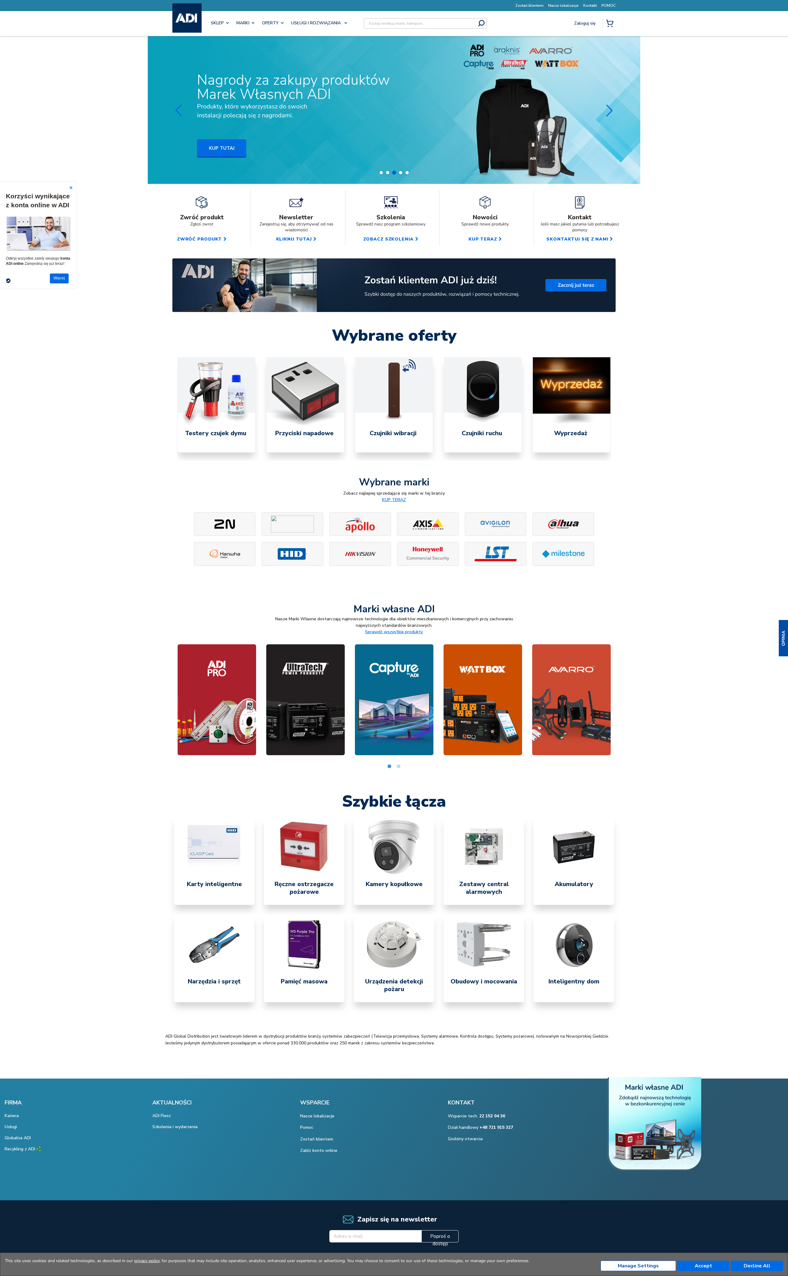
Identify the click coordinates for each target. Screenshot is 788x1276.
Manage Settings (638, 1265)
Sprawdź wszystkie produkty (394, 632)
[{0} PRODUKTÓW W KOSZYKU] (611, 24)
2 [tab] (399, 767)
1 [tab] (389, 767)
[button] (783, 638)
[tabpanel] (216, 404)
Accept (703, 1265)
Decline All (757, 1265)
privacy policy (146, 1261)
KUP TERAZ (394, 500)
